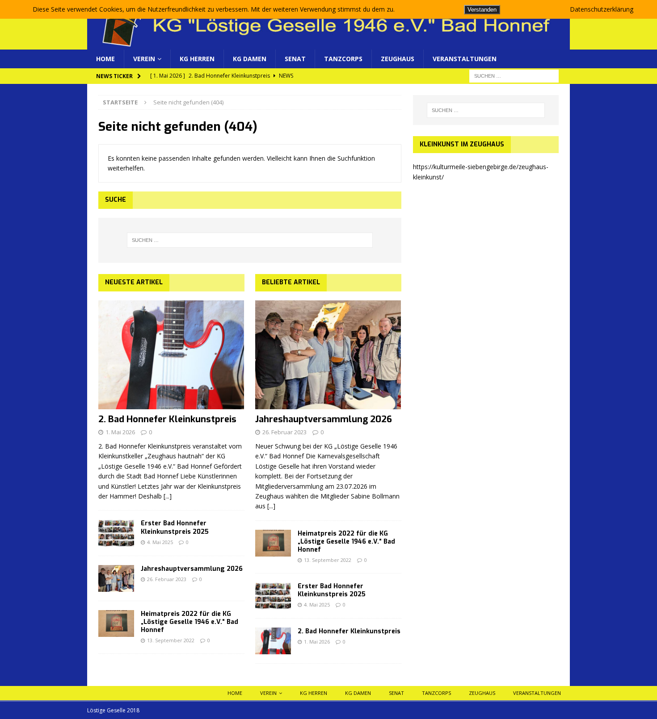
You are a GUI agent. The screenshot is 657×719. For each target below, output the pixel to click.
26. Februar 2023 (166, 579)
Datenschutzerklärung (601, 9)
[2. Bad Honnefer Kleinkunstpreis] (171, 355)
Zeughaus (397, 58)
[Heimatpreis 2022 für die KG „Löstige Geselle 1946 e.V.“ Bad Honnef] (116, 623)
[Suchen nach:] (514, 75)
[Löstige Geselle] (328, 44)
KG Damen (249, 58)
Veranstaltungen (465, 58)
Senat (295, 58)
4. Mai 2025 (160, 542)
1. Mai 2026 (120, 432)
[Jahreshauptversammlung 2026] (116, 578)
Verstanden (482, 9)
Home (105, 58)
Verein (144, 58)
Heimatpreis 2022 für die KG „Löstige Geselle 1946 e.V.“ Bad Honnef (189, 622)
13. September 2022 (170, 640)
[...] (168, 496)
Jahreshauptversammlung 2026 (192, 569)
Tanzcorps (343, 58)
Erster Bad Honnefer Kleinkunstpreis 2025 (175, 527)
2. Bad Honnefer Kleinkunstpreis (167, 419)
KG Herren (197, 58)
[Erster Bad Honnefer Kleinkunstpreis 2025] (116, 533)
